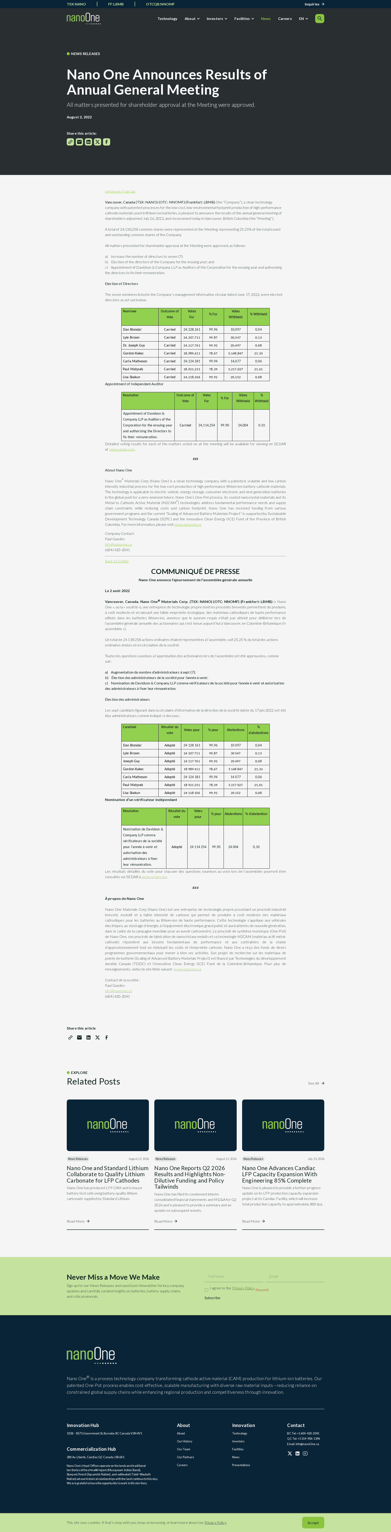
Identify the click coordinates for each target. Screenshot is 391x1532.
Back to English (117, 561)
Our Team (183, 1449)
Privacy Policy (243, 1288)
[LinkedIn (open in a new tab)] (297, 1453)
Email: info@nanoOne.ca (303, 1444)
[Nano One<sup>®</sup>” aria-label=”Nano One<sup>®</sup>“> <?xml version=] (84, 18)
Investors (215, 18)
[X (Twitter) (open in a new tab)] (290, 1453)
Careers (285, 18)
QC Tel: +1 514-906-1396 (303, 1438)
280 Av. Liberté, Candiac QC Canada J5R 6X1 (95, 1457)
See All (313, 1083)
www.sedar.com (122, 449)
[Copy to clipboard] (70, 142)
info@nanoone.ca (118, 544)
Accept (313, 1522)
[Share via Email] (79, 142)
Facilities (242, 18)
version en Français (120, 191)
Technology (167, 18)
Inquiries (312, 4)
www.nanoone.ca (187, 524)
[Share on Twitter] (97, 142)
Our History (184, 1441)
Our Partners (185, 1457)
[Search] (319, 18)
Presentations (241, 1465)
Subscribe (212, 1297)
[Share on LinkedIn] (88, 142)
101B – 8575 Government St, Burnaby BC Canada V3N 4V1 (104, 1433)
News (266, 18)
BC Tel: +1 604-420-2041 (303, 1433)
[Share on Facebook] (106, 142)
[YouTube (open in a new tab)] (305, 1453)
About (190, 18)
